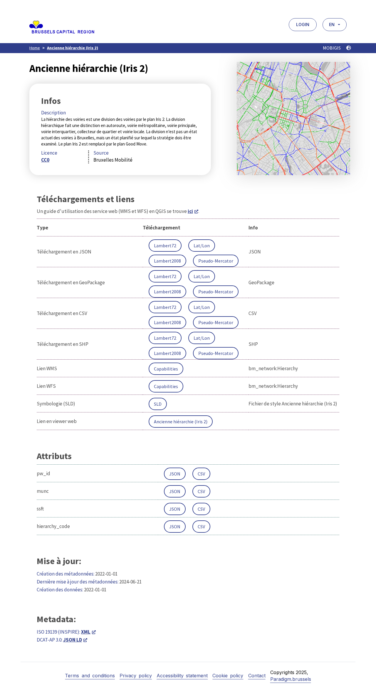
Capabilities (166, 369)
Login (302, 24)
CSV (201, 474)
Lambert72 (165, 245)
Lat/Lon (202, 245)
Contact (257, 675)
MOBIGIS (332, 48)
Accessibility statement (182, 675)
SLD (158, 404)
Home (34, 47)
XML (85, 632)
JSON (174, 474)
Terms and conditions (90, 675)
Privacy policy (136, 675)
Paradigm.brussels (290, 679)
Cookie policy (227, 675)
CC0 (45, 160)
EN (332, 24)
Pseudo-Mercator (215, 261)
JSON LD (72, 640)
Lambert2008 (167, 261)
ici (190, 211)
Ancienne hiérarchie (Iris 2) (72, 47)
